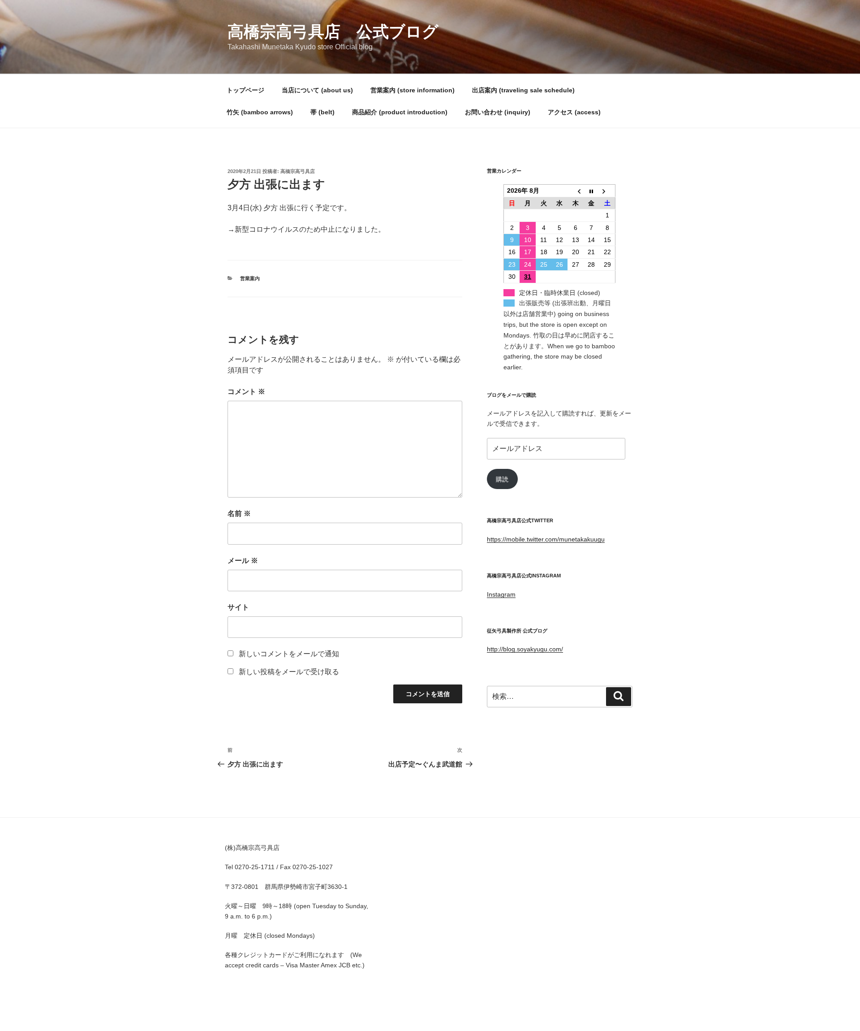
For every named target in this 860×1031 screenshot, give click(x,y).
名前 (239, 513)
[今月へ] (592, 191)
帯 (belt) (322, 112)
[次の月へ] (607, 191)
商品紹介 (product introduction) (399, 112)
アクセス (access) (574, 112)
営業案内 (250, 278)
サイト (238, 607)
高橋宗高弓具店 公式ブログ (333, 31)
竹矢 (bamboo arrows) (260, 112)
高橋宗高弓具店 (297, 171)
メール (243, 560)
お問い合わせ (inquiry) (497, 112)
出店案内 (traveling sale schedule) (523, 90)
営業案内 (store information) (412, 90)
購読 (502, 479)
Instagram (501, 594)
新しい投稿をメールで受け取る (289, 672)
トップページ (245, 90)
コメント (246, 391)
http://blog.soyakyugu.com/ (525, 649)
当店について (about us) (317, 90)
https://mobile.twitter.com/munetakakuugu (546, 539)
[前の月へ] (576, 191)
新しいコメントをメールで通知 (289, 654)
